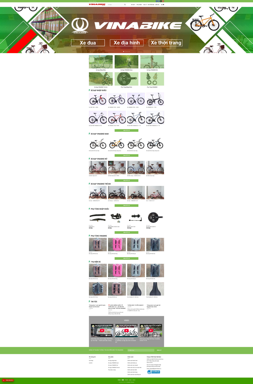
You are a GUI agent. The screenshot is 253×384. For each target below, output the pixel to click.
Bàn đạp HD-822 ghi (131, 247)
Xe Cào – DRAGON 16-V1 (132, 194)
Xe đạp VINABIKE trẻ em (114, 361)
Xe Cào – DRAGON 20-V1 (94, 194)
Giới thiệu (91, 354)
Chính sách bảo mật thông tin (134, 368)
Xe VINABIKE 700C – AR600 (114, 100)
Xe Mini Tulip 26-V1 (93, 169)
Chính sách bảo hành (132, 363)
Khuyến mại (151, 4)
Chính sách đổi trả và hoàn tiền (134, 361)
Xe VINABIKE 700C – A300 (132, 100)
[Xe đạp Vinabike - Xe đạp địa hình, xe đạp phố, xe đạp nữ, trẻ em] (97, 5)
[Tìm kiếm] (125, 4)
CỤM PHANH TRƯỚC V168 (113, 220)
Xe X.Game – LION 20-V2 (113, 194)
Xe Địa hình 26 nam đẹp (132, 144)
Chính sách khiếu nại (132, 356)
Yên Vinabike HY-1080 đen (152, 290)
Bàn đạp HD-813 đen (93, 290)
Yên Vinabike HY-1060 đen (132, 290)
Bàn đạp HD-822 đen (150, 247)
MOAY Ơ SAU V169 (131, 220)
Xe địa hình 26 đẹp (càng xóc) (152, 144)
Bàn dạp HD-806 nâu (112, 290)
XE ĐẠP (133, 4)
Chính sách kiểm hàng (132, 365)
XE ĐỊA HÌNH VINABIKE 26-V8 (95, 119)
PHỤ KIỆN (139, 4)
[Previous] (7, 27)
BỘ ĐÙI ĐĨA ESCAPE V (151, 220)
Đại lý (145, 4)
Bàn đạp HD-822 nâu (93, 247)
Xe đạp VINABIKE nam (113, 356)
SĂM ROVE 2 (91, 220)
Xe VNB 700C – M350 (93, 100)
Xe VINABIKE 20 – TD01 (151, 100)
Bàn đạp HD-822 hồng (112, 247)
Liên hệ (157, 4)
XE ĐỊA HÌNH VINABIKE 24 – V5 (153, 119)
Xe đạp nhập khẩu (112, 354)
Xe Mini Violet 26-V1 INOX (113, 169)
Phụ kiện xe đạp (112, 363)
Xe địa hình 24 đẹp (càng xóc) (114, 144)
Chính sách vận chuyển (132, 358)
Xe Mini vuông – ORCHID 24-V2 (133, 169)
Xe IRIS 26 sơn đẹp (150, 169)
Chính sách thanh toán (132, 354)
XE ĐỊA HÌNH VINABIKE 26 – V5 (134, 119)
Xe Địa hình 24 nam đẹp (94, 144)
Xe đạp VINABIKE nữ (113, 358)
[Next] (246, 27)
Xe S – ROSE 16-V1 (150, 194)
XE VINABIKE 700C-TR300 (113, 119)
